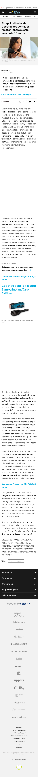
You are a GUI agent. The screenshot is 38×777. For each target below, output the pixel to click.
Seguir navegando (10, 589)
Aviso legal (19, 727)
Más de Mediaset (9, 595)
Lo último (5, 16)
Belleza (19, 16)
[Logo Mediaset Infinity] (19, 615)
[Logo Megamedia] (20, 759)
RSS (19, 744)
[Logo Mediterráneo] (19, 717)
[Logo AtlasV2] (19, 703)
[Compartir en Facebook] (35, 102)
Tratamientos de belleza (16, 561)
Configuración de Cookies (19, 736)
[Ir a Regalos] (13, 12)
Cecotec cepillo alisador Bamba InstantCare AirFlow (18, 289)
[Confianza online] (19, 769)
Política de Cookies (19, 738)
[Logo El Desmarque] (19, 644)
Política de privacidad (19, 733)
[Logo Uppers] (19, 680)
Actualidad (7, 572)
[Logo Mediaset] (19, 605)
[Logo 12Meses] (19, 695)
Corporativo (7, 584)
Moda (35, 16)
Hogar (12, 16)
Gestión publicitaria (19, 741)
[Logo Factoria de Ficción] (19, 651)
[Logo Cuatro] (19, 629)
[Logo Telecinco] (19, 622)
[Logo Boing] (19, 658)
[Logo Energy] (19, 666)
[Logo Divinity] (19, 636)
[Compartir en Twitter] (25, 102)
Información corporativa (19, 730)
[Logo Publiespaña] (19, 709)
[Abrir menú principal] (35, 12)
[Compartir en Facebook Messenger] (30, 102)
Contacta (19, 747)
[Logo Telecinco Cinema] (19, 688)
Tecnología (27, 16)
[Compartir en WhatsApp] (20, 102)
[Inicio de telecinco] (3, 12)
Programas (7, 578)
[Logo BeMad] (19, 673)
